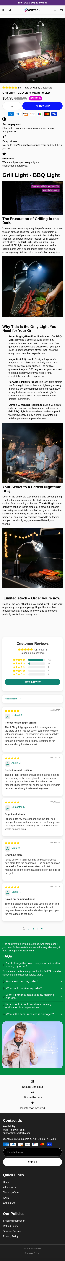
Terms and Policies (32, 1253)
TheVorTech (36, 1249)
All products (9, 1187)
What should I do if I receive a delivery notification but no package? (28, 1006)
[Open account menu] (54, 10)
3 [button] (33, 928)
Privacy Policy (10, 1236)
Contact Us (9, 1203)
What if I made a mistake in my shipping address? (30, 996)
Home (6, 1182)
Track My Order (11, 1192)
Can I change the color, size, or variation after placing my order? (32, 965)
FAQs (6, 1197)
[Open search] (10, 10)
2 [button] (28, 928)
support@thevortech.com (16, 1133)
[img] (12, 710)
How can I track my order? (22, 981)
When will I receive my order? (24, 988)
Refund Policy (10, 1226)
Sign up (32, 1161)
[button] (10, 87)
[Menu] (3, 10)
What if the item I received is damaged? (30, 1014)
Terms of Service (12, 1231)
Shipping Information (14, 1220)
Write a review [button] (33, 682)
